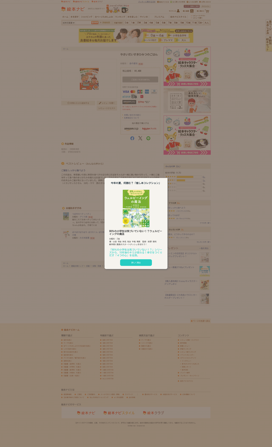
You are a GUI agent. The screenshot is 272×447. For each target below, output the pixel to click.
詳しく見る (136, 263)
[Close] (167, 177)
